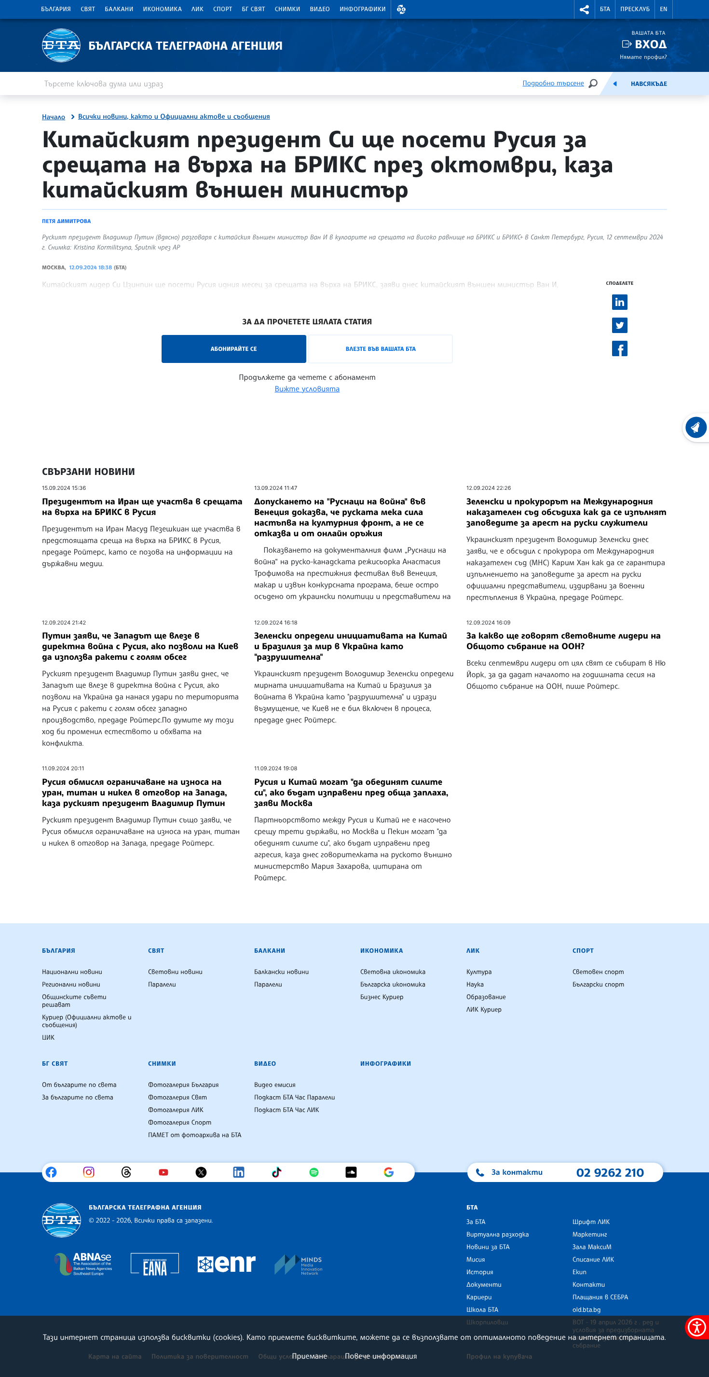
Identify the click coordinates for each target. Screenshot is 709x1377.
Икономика (162, 9)
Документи (484, 1285)
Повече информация (381, 1356)
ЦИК (48, 1038)
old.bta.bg (587, 1310)
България (56, 9)
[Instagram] (92, 1172)
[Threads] (130, 1172)
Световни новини (175, 972)
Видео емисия (275, 1085)
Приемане (309, 1356)
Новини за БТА (488, 1247)
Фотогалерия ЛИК (176, 1110)
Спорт (222, 9)
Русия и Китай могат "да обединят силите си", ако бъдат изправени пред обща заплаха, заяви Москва (351, 792)
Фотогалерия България (183, 1085)
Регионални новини (71, 984)
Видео (320, 9)
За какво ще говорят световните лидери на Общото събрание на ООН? (563, 641)
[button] (401, 9)
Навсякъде (649, 84)
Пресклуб (635, 9)
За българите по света (77, 1097)
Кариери (479, 1297)
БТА (605, 9)
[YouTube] (167, 1172)
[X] (205, 1172)
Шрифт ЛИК (591, 1222)
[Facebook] (55, 1172)
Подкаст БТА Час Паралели (294, 1097)
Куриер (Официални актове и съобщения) (87, 1021)
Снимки (287, 9)
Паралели (162, 984)
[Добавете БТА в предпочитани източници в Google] (392, 1172)
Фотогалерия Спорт (179, 1123)
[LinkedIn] (242, 1172)
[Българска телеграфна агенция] (61, 1220)
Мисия (475, 1260)
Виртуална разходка (497, 1234)
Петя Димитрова (66, 221)
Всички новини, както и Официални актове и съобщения (174, 117)
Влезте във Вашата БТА (381, 348)
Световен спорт (598, 972)
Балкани (119, 9)
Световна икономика (392, 972)
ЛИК (197, 9)
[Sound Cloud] (355, 1172)
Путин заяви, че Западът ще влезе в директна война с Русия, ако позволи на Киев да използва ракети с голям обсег (140, 646)
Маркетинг (590, 1234)
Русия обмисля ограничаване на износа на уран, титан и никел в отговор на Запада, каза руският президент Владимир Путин (134, 792)
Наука (475, 984)
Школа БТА (482, 1310)
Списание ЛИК (593, 1260)
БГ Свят (253, 9)
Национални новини (72, 972)
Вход (651, 44)
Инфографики (363, 9)
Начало (53, 117)
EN (664, 9)
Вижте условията (307, 388)
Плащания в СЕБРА (600, 1297)
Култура (479, 972)
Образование (486, 997)
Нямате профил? (643, 56)
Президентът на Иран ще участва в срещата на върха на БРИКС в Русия (142, 506)
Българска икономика (392, 984)
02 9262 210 (610, 1172)
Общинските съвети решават (74, 1001)
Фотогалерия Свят (177, 1097)
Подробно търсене (553, 83)
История (479, 1272)
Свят (88, 9)
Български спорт (598, 984)
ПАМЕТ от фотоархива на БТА (194, 1135)
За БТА (475, 1222)
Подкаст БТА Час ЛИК (286, 1110)
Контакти (589, 1285)
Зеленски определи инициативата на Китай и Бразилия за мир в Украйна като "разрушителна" (350, 646)
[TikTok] (280, 1172)
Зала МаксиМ (592, 1247)
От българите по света (79, 1085)
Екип (579, 1272)
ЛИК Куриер (484, 1010)
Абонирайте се (234, 348)
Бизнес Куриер (382, 997)
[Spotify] (317, 1172)
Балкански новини (281, 972)
